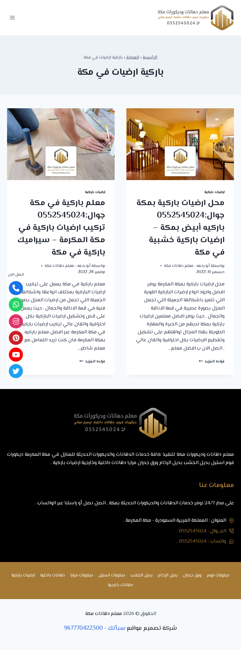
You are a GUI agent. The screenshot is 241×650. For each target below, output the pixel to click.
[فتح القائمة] (12, 17)
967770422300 (83, 628)
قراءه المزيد (212, 361)
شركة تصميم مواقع (152, 628)
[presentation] (180, 144)
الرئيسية (150, 57)
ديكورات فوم (218, 575)
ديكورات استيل (111, 575)
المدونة (132, 57)
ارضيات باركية (214, 192)
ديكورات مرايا (81, 575)
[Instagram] (16, 321)
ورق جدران (192, 575)
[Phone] (16, 288)
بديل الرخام (168, 575)
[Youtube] (16, 355)
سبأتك (116, 628)
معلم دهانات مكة (103, 614)
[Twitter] (16, 371)
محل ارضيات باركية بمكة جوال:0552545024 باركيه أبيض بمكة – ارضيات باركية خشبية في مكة (180, 228)
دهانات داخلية (52, 575)
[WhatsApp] (16, 304)
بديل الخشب (141, 575)
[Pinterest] (16, 338)
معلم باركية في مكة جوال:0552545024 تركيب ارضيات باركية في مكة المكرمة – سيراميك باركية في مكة (61, 228)
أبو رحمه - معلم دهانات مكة (187, 266)
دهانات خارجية (120, 585)
